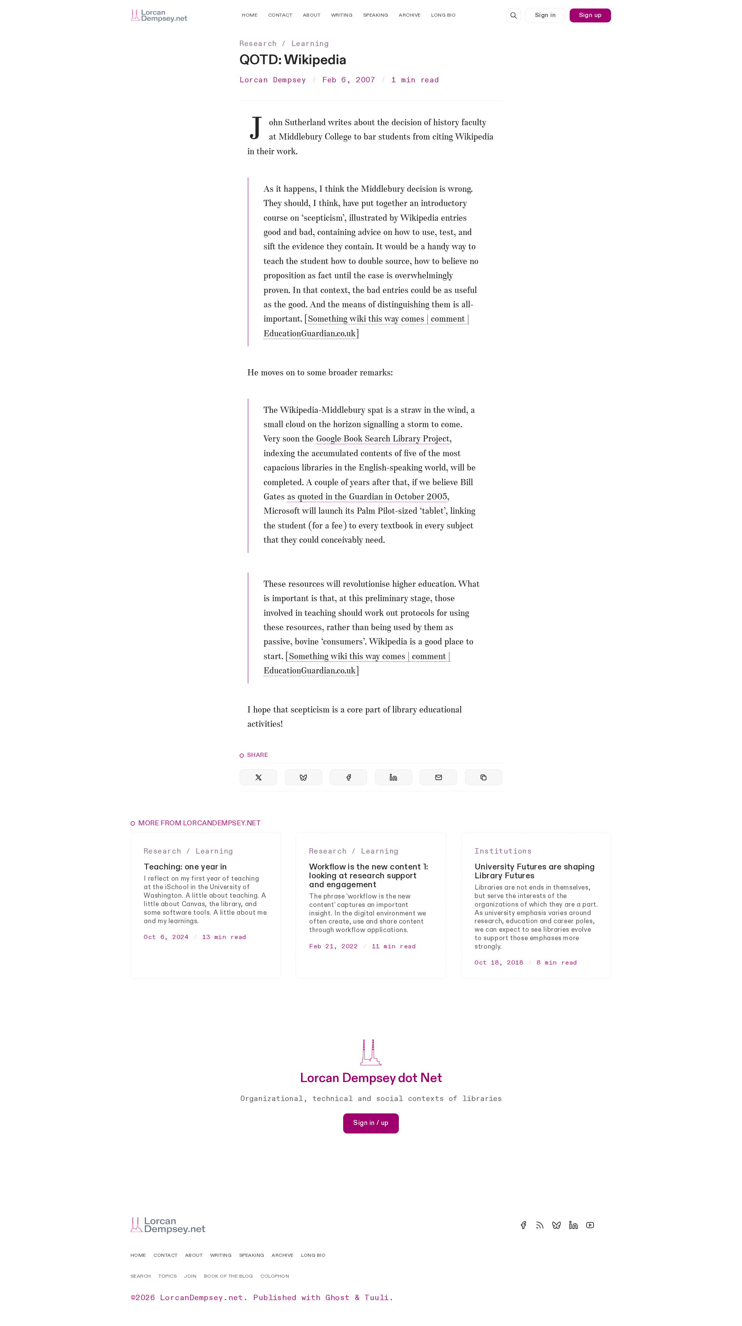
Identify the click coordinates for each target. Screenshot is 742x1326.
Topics (167, 1276)
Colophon (274, 1276)
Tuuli (376, 1297)
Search (141, 1276)
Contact (280, 15)
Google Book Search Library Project (382, 439)
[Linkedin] (573, 1225)
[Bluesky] (556, 1225)
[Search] (514, 15)
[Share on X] (258, 777)
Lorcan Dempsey (273, 80)
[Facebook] (523, 1225)
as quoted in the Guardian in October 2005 (367, 497)
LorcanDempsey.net (201, 1297)
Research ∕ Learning (284, 43)
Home (249, 15)
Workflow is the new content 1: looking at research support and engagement (368, 875)
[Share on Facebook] (348, 777)
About (312, 15)
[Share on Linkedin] (393, 777)
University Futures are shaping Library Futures (535, 871)
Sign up (590, 15)
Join (190, 1276)
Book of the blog (228, 1276)
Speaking (375, 15)
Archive (410, 15)
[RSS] (540, 1225)
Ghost (337, 1297)
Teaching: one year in (185, 867)
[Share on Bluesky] (303, 777)
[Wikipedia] (606, 1225)
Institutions (503, 851)
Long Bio (443, 15)
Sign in (545, 15)
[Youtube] (590, 1225)
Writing (342, 15)
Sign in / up (371, 1123)
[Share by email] (438, 777)
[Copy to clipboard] (483, 777)
